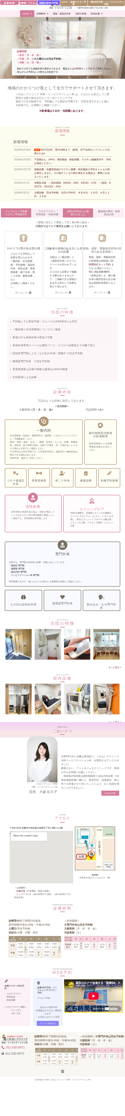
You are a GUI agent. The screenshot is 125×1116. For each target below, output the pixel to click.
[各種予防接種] (109, 473)
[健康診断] (86, 473)
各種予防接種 (109, 480)
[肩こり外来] (62, 473)
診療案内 (41, 13)
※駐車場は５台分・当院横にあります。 (62, 110)
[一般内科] (44, 421)
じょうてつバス (23, 894)
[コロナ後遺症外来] (15, 473)
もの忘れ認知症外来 (23, 604)
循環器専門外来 (62, 603)
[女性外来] (33, 497)
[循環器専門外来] (62, 597)
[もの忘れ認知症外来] (23, 597)
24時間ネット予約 (83, 68)
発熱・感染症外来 (62, 13)
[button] (27, 13)
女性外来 (33, 506)
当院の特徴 (80, 13)
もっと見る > (115, 667)
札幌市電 (20, 891)
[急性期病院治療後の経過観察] (100, 425)
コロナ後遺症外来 (15, 482)
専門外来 (62, 554)
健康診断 (86, 480)
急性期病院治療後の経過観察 (100, 435)
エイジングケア (92, 509)
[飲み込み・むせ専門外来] (101, 597)
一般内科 (43, 430)
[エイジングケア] (92, 501)
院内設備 (95, 13)
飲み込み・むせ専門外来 (101, 606)
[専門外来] (62, 545)
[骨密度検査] (39, 473)
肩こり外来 (62, 480)
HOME (25, 13)
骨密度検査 (39, 480)
